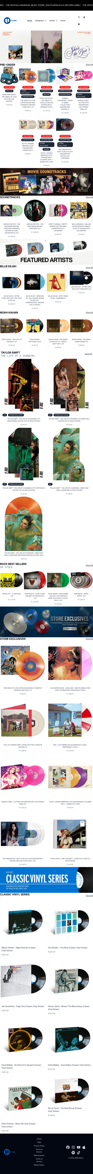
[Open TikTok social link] (78, 1152)
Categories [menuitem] (39, 21)
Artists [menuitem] (52, 21)
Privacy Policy (39, 1146)
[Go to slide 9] (54, 60)
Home (39, 1139)
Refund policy (39, 1155)
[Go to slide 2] (40, 60)
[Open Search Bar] (79, 17)
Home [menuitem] (29, 21)
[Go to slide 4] (44, 60)
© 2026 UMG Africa (76, 1158)
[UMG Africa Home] (10, 20)
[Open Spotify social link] (73, 1152)
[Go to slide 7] (50, 60)
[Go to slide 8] (52, 60)
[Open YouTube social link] (78, 1147)
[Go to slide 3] (42, 60)
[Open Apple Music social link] (84, 1147)
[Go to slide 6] (48, 60)
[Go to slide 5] (46, 60)
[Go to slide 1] (38, 60)
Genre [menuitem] (63, 21)
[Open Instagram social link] (73, 1147)
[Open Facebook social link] (68, 1147)
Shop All (89, 65)
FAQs (39, 1142)
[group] (46, 252)
